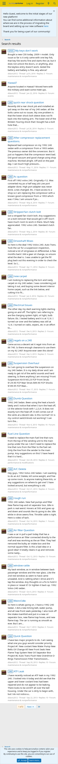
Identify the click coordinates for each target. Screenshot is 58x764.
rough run (17, 498)
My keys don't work (23, 50)
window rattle (19, 565)
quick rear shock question (26, 102)
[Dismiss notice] (53, 11)
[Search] (54, 3)
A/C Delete (17, 469)
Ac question (18, 176)
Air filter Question (22, 530)
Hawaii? (12, 82)
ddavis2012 (13, 73)
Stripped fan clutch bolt (25, 212)
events (11, 96)
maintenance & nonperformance (22, 76)
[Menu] (4, 3)
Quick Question (20, 636)
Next (29, 706)
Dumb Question (20, 398)
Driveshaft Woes (21, 241)
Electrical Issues (20, 305)
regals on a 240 (20, 340)
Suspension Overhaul (24, 363)
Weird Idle (17, 600)
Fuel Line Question (19, 433)
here (46, 26)
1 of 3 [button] (20, 706)
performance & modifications (21, 462)
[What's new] (48, 3)
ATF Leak (16, 671)
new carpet (18, 276)
